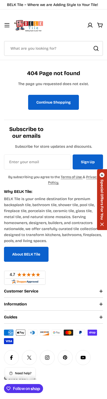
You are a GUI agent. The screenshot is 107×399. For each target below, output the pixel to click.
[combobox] (53, 48)
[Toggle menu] (7, 25)
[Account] (90, 25)
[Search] (96, 48)
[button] (102, 199)
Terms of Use (72, 177)
